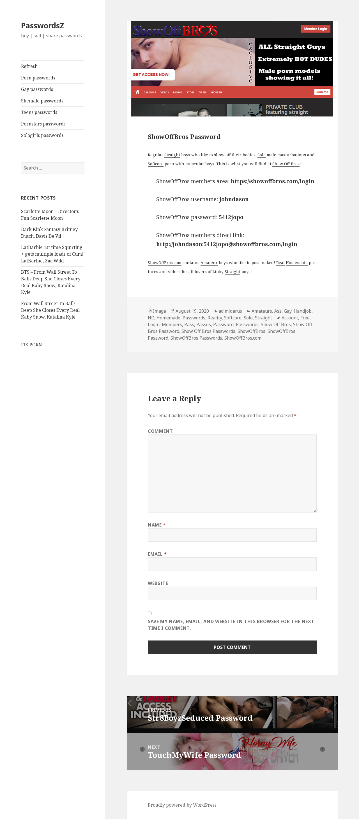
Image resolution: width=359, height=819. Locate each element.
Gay (287, 311)
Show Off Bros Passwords (208, 331)
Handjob (303, 311)
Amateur (209, 262)
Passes (203, 324)
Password (223, 324)
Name (157, 525)
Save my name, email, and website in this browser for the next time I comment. (231, 624)
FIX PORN (31, 345)
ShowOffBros (251, 331)
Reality (215, 318)
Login (154, 324)
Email (157, 554)
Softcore (156, 163)
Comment (160, 431)
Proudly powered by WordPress (182, 805)
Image (159, 311)
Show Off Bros (286, 163)
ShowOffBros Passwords (196, 338)
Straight (172, 154)
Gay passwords (37, 89)
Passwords (194, 318)
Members (172, 324)
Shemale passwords (42, 101)
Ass (278, 311)
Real (280, 262)
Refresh (29, 66)
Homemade (297, 262)
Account (290, 318)
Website (158, 583)
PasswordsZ (42, 25)
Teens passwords (39, 112)
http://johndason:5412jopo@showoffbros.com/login (226, 244)
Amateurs (262, 311)
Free (305, 318)
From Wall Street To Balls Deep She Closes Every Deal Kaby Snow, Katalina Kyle (50, 310)
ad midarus (230, 311)
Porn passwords (38, 78)
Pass (189, 324)
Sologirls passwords (42, 135)
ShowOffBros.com (164, 262)
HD (151, 318)
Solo (261, 154)
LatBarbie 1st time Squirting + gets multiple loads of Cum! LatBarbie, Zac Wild (52, 254)
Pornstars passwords (43, 124)
